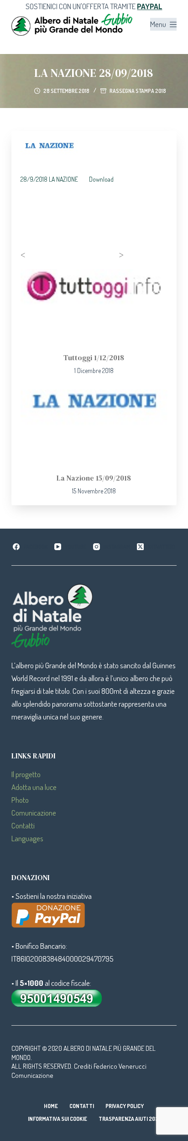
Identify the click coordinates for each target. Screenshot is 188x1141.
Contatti (23, 825)
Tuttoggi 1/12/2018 (93, 357)
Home (51, 1106)
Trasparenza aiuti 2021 (129, 1118)
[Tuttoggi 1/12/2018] (94, 306)
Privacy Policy (124, 1106)
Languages (27, 838)
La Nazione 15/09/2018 (94, 478)
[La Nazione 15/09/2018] (94, 426)
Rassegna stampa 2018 (138, 90)
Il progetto (26, 774)
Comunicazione (33, 812)
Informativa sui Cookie (57, 1118)
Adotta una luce (34, 787)
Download (101, 179)
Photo (20, 800)
